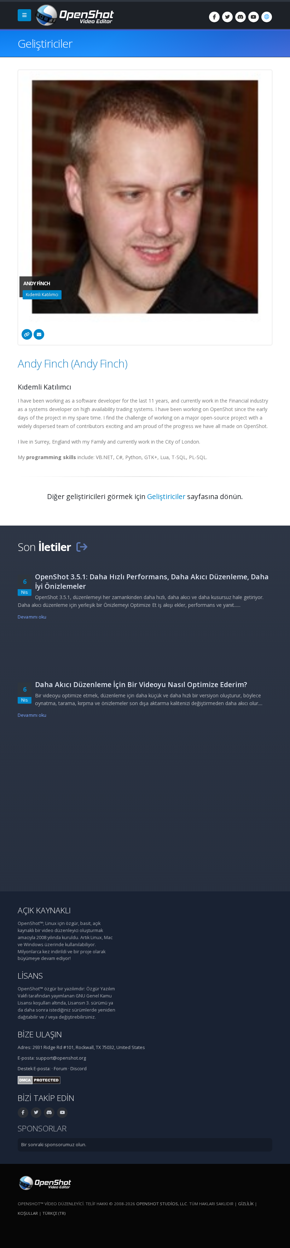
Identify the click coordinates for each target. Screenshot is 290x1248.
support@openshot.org (61, 1058)
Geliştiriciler (166, 496)
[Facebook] (214, 17)
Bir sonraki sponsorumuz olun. (53, 1145)
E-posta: (42, 1069)
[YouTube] (253, 17)
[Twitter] (227, 17)
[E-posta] (39, 334)
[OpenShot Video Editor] (74, 14)
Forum (60, 1069)
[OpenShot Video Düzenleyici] (44, 1182)
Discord (78, 1069)
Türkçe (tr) (53, 1213)
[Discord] (240, 17)
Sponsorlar (42, 1128)
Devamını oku (32, 617)
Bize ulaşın (40, 1034)
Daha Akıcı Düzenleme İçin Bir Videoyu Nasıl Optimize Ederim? (141, 684)
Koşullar (28, 1213)
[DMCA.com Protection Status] (39, 1080)
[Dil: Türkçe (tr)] (266, 17)
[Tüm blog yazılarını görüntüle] (81, 546)
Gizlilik (246, 1203)
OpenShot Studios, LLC (161, 1203)
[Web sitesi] (27, 334)
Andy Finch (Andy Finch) (72, 363)
